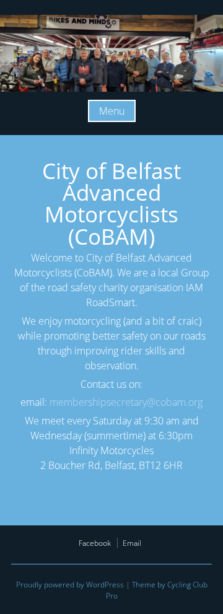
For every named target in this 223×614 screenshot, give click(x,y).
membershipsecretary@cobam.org (126, 402)
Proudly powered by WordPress (70, 584)
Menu (112, 111)
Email (132, 543)
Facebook (95, 543)
